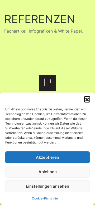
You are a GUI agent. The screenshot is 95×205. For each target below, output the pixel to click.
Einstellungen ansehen (47, 186)
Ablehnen (48, 171)
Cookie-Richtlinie (45, 198)
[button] (87, 99)
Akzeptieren (47, 157)
